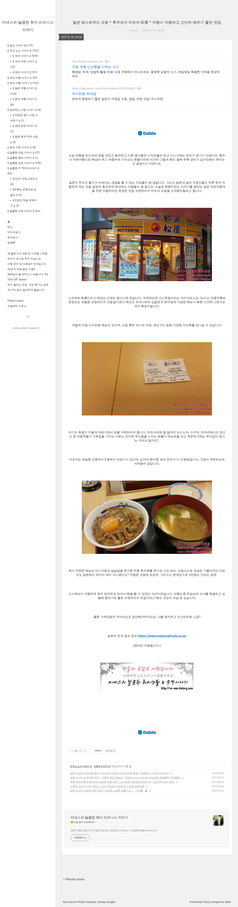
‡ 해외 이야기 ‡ (24, 72)
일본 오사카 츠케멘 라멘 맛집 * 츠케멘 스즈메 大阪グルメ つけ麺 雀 (108, 790)
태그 (10, 226)
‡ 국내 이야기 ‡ (25, 55)
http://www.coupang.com (87, 61)
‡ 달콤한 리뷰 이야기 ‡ (23, 210)
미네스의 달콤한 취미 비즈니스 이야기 (99, 817)
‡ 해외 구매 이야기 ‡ (21, 147)
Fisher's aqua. (15, 300)
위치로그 (12, 237)
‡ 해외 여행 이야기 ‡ (23, 82)
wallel (228, 901)
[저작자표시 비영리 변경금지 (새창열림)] (110, 750)
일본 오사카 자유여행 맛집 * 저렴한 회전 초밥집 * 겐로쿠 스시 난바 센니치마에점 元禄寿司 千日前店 (125, 777)
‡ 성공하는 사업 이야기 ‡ (24, 109)
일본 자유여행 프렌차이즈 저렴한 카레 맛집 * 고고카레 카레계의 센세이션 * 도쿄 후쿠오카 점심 (122, 781)
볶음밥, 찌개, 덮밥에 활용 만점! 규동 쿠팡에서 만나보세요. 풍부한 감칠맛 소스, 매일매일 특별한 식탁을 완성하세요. (146, 74)
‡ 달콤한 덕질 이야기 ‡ (23, 152)
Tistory (206, 901)
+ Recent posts (73, 879)
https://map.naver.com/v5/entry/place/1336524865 (103, 88)
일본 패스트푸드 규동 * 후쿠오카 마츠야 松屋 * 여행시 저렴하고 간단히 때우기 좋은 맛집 (147, 22)
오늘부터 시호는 (16, 305)
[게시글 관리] (85, 751)
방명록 (11, 242)
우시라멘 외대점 (84, 94)
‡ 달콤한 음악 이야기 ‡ (22, 157)
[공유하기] (80, 751)
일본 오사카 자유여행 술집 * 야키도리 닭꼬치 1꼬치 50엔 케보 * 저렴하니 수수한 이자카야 (119, 773)
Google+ (111, 901)
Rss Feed (68, 901)
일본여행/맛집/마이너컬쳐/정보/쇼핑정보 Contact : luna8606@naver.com (114, 830)
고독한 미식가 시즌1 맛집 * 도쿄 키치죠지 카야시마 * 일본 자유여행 (107, 786)
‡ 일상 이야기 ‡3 (20, 45)
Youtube (101, 901)
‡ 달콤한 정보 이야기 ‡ (24, 162)
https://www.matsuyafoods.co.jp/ (162, 636)
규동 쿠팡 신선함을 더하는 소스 (95, 67)
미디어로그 (13, 232)
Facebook (91, 901)
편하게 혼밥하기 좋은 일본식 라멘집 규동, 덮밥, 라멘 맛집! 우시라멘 (117, 99)
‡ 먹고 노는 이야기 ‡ (23, 50)
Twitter (81, 901)
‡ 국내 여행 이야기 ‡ (22, 77)
